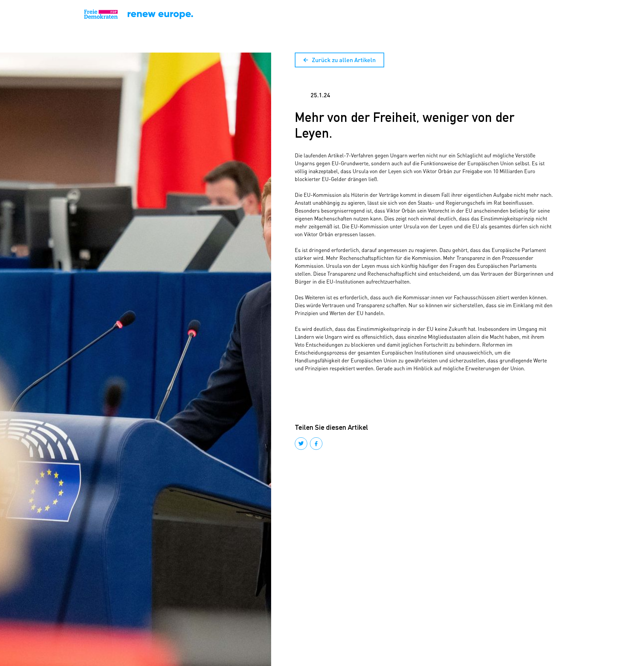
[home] (45, 14)
